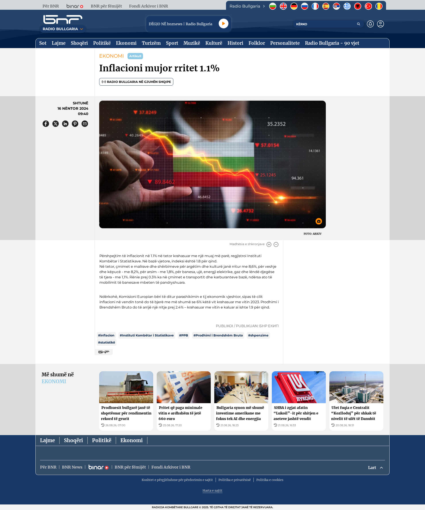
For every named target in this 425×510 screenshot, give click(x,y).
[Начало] (62, 19)
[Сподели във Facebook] (45, 123)
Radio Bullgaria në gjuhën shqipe (139, 82)
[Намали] (276, 244)
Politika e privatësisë (234, 480)
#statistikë (106, 342)
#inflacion (106, 335)
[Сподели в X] (55, 123)
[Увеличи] (269, 244)
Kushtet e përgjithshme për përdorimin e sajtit (177, 480)
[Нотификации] (370, 24)
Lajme (47, 440)
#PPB (183, 335)
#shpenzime (258, 335)
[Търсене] (358, 23)
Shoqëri (73, 440)
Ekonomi (131, 440)
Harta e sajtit (212, 490)
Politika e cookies (269, 480)
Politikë (101, 440)
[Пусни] (223, 23)
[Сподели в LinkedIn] (65, 123)
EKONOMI (111, 56)
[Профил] (380, 24)
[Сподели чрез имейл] (84, 123)
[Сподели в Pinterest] (75, 123)
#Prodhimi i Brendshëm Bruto (218, 335)
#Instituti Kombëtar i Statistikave (147, 335)
